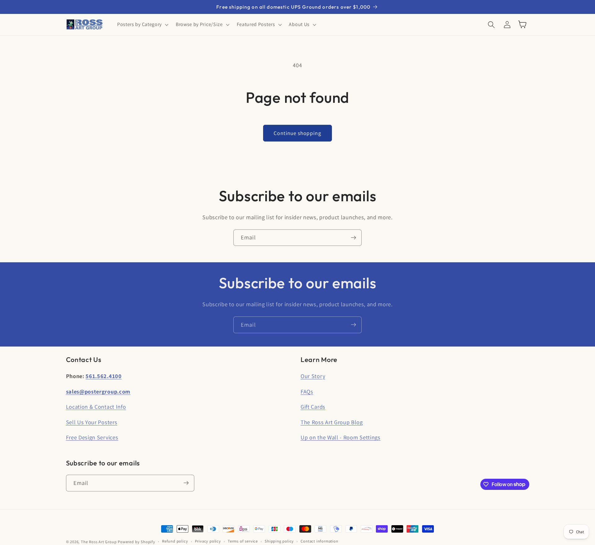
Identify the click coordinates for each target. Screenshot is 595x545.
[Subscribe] (353, 237)
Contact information (319, 541)
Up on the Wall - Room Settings (341, 437)
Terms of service (243, 541)
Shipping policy (279, 541)
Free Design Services (92, 437)
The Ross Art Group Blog (332, 422)
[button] (142, 24)
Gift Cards (313, 406)
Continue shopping (297, 133)
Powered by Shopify (136, 541)
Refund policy (175, 541)
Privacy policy (208, 541)
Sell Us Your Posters (91, 422)
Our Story (313, 376)
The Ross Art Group (99, 541)
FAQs (307, 391)
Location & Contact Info (96, 406)
